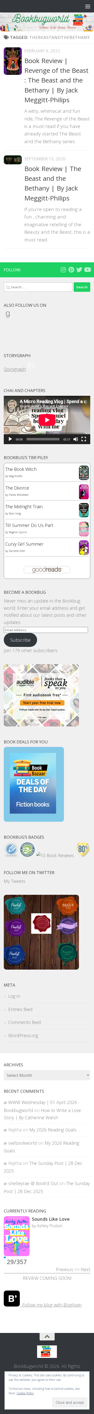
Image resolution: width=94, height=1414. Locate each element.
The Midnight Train (24, 506)
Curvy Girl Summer (24, 544)
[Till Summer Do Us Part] (84, 535)
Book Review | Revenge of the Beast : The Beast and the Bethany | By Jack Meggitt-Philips (56, 80)
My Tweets (14, 881)
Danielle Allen (17, 551)
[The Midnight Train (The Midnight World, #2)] (84, 516)
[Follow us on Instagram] (63, 270)
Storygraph (15, 369)
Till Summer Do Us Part (29, 525)
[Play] (10, 439)
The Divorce (17, 488)
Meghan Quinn (18, 532)
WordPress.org (23, 1035)
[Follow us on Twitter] (79, 270)
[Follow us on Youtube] (87, 270)
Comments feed (24, 1022)
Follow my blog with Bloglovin (50, 1305)
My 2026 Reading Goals (52, 1130)
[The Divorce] (84, 498)
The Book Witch (21, 469)
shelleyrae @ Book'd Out (33, 1183)
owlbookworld (22, 1143)
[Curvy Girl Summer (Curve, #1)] (84, 553)
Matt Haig (15, 513)
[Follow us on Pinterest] (71, 270)
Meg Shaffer (16, 476)
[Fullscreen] (83, 439)
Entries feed (20, 1009)
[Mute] (75, 439)
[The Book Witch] (84, 478)
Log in (14, 996)
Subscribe (20, 640)
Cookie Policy (25, 1393)
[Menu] (87, 6)
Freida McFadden (19, 495)
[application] (47, 420)
